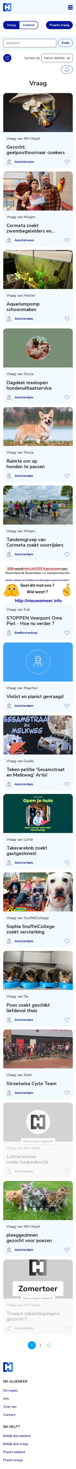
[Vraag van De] (38, 970)
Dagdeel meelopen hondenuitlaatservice (29, 385)
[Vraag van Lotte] (38, 813)
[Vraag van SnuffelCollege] (38, 891)
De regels (10, 1390)
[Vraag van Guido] (38, 735)
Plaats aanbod (14, 1452)
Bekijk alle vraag (15, 1444)
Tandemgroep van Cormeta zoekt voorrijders (34, 542)
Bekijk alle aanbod (17, 1436)
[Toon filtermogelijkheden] (7, 58)
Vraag (11, 25)
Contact (9, 1415)
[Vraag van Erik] (38, 583)
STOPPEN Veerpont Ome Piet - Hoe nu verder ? (34, 620)
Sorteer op (32, 58)
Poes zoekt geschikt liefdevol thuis (28, 1007)
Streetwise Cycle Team (31, 1083)
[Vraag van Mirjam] (38, 191)
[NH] (7, 7)
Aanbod (28, 25)
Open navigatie (70, 7)
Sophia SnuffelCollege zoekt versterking (30, 929)
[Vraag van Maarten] (38, 662)
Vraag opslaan (67, 161)
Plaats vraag (12, 1460)
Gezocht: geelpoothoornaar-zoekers (35, 149)
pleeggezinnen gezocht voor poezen (29, 1237)
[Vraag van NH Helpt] (38, 112)
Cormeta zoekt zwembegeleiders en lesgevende (28, 228)
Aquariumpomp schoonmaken (23, 306)
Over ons (10, 1406)
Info (6, 1398)
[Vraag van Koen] (38, 1049)
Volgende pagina (49, 1345)
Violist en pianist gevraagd (34, 696)
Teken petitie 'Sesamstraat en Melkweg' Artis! (35, 772)
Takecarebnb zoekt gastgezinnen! (26, 850)
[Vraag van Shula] (38, 347)
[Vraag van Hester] (38, 269)
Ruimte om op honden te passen (25, 463)
